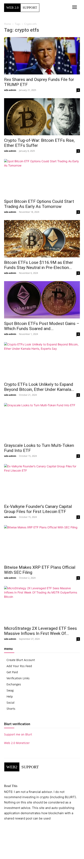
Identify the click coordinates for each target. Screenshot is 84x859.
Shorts (11, 709)
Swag (10, 690)
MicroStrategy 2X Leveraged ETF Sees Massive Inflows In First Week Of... (40, 631)
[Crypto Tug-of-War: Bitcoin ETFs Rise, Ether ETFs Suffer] (42, 116)
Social (10, 702)
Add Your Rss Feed (19, 666)
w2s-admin (10, 89)
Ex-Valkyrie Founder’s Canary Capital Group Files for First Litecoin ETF (38, 509)
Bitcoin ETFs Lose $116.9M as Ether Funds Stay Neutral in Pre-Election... (38, 265)
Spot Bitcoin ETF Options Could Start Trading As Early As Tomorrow (39, 204)
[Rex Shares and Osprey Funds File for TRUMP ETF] (42, 55)
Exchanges (14, 684)
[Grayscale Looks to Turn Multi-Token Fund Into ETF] (42, 421)
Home (7, 24)
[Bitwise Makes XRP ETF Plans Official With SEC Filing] (42, 543)
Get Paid (12, 672)
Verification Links (18, 678)
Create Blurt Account (21, 660)
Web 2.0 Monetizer (17, 743)
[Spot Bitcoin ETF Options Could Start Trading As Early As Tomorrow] (42, 177)
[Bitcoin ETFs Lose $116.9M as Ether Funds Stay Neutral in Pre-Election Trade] (42, 238)
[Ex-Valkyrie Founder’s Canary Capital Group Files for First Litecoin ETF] (42, 482)
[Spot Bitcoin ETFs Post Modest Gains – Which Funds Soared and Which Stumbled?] (42, 299)
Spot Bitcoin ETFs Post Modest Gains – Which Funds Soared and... (41, 326)
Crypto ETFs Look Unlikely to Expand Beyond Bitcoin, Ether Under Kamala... (39, 387)
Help (10, 696)
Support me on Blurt (18, 734)
